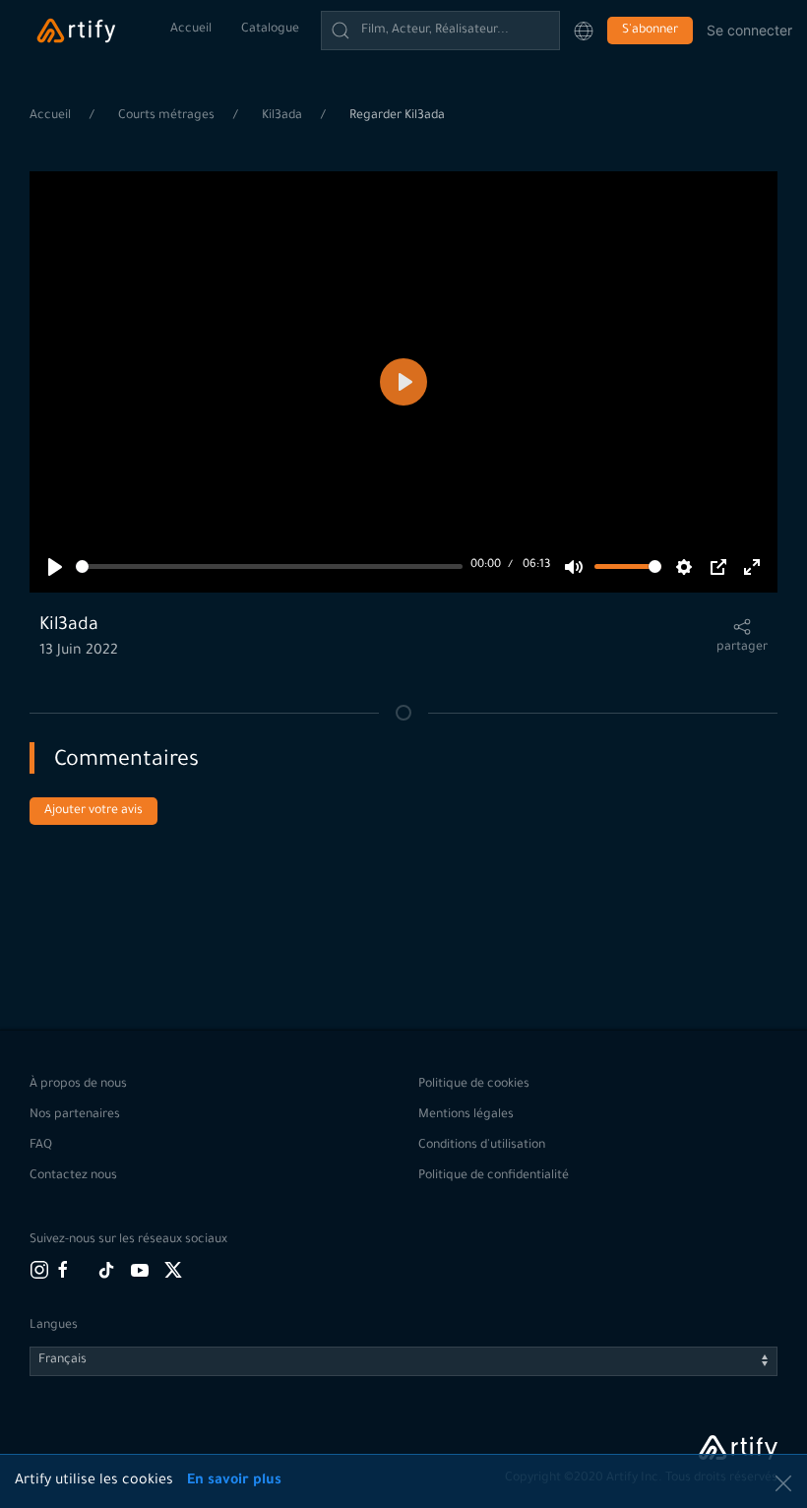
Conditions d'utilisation (481, 1146)
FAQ (41, 1146)
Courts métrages (167, 116)
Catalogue (270, 29)
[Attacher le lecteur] (718, 567)
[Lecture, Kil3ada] (55, 567)
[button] (583, 30)
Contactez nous (73, 1176)
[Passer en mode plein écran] (752, 567)
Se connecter (749, 30)
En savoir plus (234, 1481)
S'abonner (650, 30)
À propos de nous (78, 1085)
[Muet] (574, 567)
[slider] (269, 566)
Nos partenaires (75, 1115)
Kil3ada (283, 116)
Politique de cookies (473, 1085)
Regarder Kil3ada (397, 116)
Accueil (191, 29)
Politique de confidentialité (493, 1176)
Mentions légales (466, 1115)
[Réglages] (684, 567)
